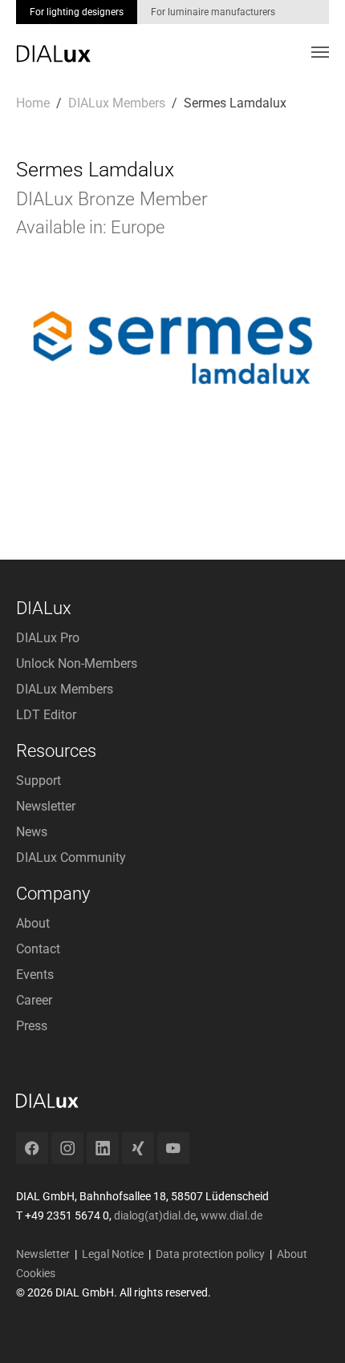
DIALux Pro (47, 637)
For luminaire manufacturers (213, 12)
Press (31, 1025)
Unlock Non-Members (76, 663)
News (31, 831)
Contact (38, 949)
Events (35, 974)
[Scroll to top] (309, 1327)
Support (38, 780)
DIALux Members (64, 689)
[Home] (53, 42)
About (33, 923)
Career (34, 1000)
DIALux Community (71, 857)
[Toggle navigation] (320, 52)
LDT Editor (46, 714)
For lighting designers (77, 12)
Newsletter (45, 806)
